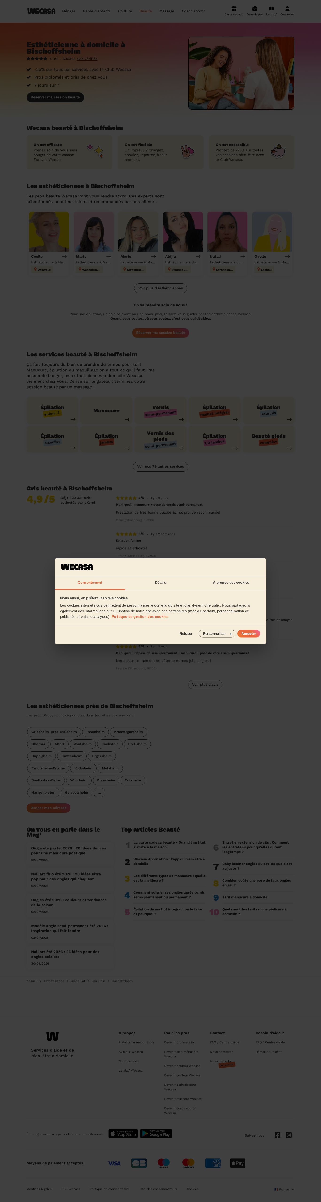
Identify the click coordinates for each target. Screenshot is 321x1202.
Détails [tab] (160, 583)
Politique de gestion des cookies (140, 617)
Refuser (186, 633)
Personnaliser (214, 633)
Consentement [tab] (90, 583)
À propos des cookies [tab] (231, 583)
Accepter (248, 633)
